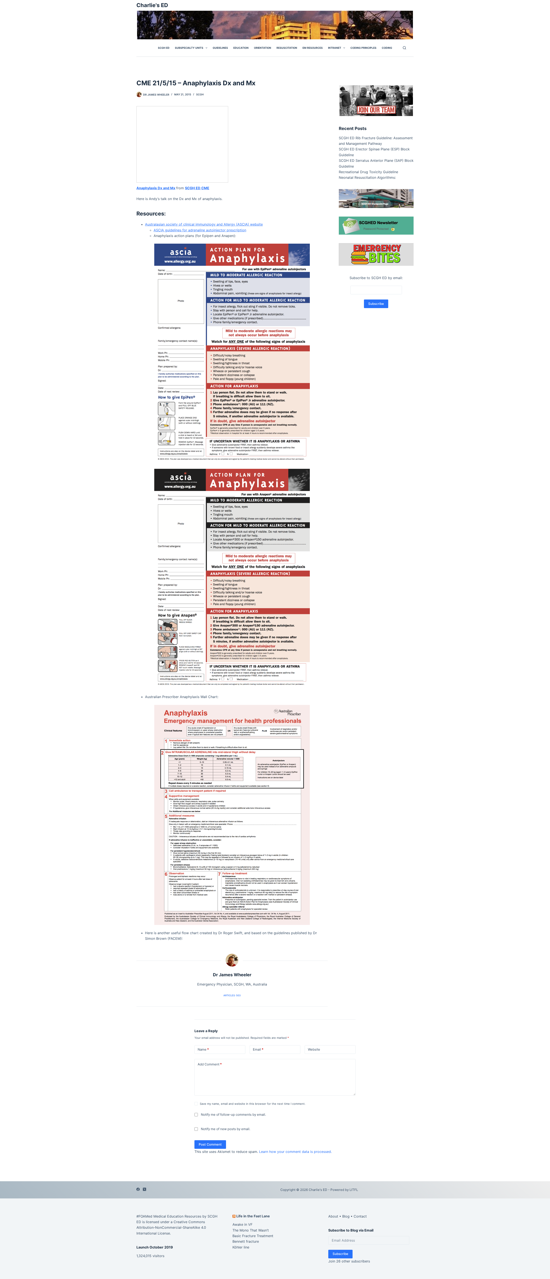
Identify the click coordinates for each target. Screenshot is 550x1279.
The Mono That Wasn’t (250, 1230)
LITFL (354, 1190)
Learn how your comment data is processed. (295, 1152)
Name (203, 1049)
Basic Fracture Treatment (252, 1236)
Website (314, 1049)
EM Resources (312, 47)
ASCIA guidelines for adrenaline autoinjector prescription (200, 230)
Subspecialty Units (189, 47)
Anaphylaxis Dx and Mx (155, 188)
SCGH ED (164, 47)
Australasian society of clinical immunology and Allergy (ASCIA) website (204, 224)
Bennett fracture (245, 1241)
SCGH (200, 94)
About (333, 1216)
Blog (346, 1216)
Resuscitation (287, 47)
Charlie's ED (152, 5)
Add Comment (210, 1064)
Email (258, 1049)
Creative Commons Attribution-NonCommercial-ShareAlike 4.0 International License (171, 1227)
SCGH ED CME (197, 188)
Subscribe (340, 1254)
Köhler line (240, 1247)
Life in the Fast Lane (253, 1216)
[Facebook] (138, 1189)
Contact (360, 1216)
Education (241, 47)
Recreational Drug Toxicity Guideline (368, 172)
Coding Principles (363, 47)
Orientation (262, 47)
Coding (387, 47)
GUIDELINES (220, 47)
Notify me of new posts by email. (225, 1129)
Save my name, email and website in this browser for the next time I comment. (253, 1104)
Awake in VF (242, 1224)
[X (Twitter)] (144, 1189)
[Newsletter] (376, 100)
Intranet (334, 47)
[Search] (404, 47)
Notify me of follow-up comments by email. (233, 1114)
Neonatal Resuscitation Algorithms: (367, 177)
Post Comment (210, 1144)
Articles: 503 (232, 995)
